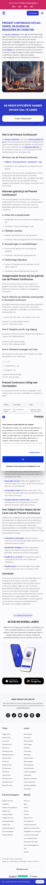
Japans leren (6, 775)
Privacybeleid (28, 821)
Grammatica (28, 734)
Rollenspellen (28, 741)
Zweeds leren (6, 758)
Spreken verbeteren (30, 778)
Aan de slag (33, 13)
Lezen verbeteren (29, 782)
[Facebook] (26, 715)
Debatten (27, 748)
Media (26, 808)
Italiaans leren (7, 744)
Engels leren (6, 734)
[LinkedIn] (32, 715)
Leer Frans (5, 741)
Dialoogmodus (29, 765)
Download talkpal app (24, 615)
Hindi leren (5, 772)
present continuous (12, 34)
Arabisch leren (7, 765)
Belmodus (27, 755)
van (26, 34)
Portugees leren (7, 782)
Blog (25, 804)
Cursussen (27, 738)
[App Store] (12, 681)
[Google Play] (34, 681)
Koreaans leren (7, 778)
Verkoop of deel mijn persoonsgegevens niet (23, 466)
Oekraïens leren (7, 751)
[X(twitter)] (38, 715)
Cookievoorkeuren (30, 825)
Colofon (26, 852)
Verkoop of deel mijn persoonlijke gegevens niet (31, 845)
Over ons (27, 801)
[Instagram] (8, 715)
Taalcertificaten (29, 768)
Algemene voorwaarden (32, 828)
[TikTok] (14, 715)
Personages (28, 744)
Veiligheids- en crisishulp (32, 831)
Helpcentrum (28, 818)
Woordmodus (28, 761)
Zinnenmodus (28, 758)
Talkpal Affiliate (7, 835)
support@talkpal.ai (23, 708)
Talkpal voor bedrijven (9, 808)
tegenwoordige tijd (36, 139)
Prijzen (26, 811)
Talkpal (9, 50)
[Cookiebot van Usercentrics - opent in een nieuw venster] (34, 417)
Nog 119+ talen (7, 785)
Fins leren (5, 761)
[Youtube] (20, 715)
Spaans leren (6, 738)
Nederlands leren (8, 755)
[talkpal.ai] (3, 13)
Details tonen (34, 452)
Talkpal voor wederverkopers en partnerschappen (8, 828)
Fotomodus (27, 751)
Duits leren (5, 748)
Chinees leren (6, 768)
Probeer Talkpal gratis (23, 118)
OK (23, 459)
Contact (26, 814)
